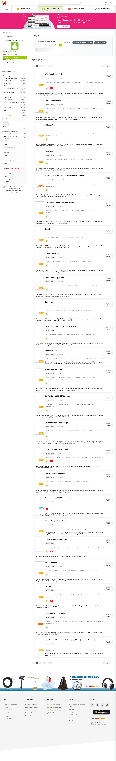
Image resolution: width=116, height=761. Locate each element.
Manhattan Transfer (59, 210)
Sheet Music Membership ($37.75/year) (14, 191)
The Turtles (57, 570)
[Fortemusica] (92, 723)
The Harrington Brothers (56, 648)
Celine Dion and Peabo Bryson (63, 377)
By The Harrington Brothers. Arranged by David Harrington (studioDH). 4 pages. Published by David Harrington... (74, 654)
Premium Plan (29, 713)
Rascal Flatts (53, 481)
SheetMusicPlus (99, 82)
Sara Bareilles (60, 184)
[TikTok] (107, 705)
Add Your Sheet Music (31, 707)
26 (40, 66)
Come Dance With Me (53, 101)
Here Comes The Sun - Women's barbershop (62, 326)
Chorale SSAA (50, 78)
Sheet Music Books (55, 707)
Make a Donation (30, 716)
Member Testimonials (10, 710)
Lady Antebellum (58, 159)
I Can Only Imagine (52, 253)
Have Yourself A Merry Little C (87, 648)
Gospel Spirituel (50, 261)
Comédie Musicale (58, 133)
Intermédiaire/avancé (62, 180)
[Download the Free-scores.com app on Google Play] (101, 712)
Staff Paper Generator (75, 715)
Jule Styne (57, 285)
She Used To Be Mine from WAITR (79, 184)
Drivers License (67, 506)
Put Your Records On (78, 457)
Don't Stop (49, 302)
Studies (6, 155)
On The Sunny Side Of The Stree (78, 404)
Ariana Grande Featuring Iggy (61, 594)
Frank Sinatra (56, 108)
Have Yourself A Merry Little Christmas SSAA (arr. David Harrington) (71, 640)
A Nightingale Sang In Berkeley (79, 210)
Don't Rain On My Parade (54, 278)
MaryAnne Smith (89, 82)
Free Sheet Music (54, 704)
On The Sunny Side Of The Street (57, 396)
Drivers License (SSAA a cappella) (58, 498)
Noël (47, 481)
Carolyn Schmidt (77, 377)
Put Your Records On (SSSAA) (56, 449)
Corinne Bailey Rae (59, 457)
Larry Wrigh (70, 237)
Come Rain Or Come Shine (55, 613)
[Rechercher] (80, 3)
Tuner (70, 718)
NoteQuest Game (74, 712)
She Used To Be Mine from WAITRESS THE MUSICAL (65, 176)
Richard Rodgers (69, 133)
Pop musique (49, 82)
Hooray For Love (51, 351)
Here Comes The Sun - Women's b (75, 334)
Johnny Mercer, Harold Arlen (60, 621)
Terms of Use (7, 713)
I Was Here (49, 151)
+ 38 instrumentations (10, 119)
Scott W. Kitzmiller (98, 621)
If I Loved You (50, 125)
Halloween (48, 621)
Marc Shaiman (59, 430)
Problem (48, 587)
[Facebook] (92, 705)
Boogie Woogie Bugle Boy (55, 521)
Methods (6, 152)
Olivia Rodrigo (57, 506)
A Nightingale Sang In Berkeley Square (59, 202)
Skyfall (47, 229)
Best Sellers (7, 147)
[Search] (60, 45)
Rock (47, 334)
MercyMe (57, 261)
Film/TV (48, 237)
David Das (68, 457)
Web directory (73, 721)
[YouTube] (97, 705)
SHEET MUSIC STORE (10, 54)
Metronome (72, 709)
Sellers (6, 158)
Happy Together (51, 562)
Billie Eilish (56, 82)
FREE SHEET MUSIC (10, 52)
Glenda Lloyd (61, 334)
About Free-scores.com (10, 704)
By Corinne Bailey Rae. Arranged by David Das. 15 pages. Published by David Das (61, 556)
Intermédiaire (60, 78)
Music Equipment (54, 713)
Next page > (106, 66)
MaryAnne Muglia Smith (77, 594)
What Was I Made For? (53, 74)
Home (5, 144)
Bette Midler (53, 529)
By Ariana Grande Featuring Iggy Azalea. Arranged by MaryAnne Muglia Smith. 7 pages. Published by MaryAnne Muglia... (69, 606)
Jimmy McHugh (59, 404)
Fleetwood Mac (58, 310)
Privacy (6, 716)
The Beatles (53, 334)
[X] (102, 705)
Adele (52, 237)
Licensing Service (30, 710)
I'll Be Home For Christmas (55, 473)
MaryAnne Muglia (65, 82)
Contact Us (7, 707)
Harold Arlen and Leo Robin (60, 358)
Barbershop (48, 108)
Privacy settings (8, 718)
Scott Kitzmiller (73, 621)
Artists (6, 163)
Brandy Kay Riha (77, 506)
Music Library (10, 36)
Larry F (66, 159)
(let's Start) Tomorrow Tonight (57, 423)
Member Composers (31, 704)
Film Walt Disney (50, 377)
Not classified (9, 72)
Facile (58, 502)
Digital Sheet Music (55, 710)
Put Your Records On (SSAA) (56, 540)
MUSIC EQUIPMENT (9, 59)
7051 (50, 66)
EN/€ (111, 2)
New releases (8, 150)
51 (44, 66)
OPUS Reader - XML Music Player (77, 705)
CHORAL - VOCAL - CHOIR (84, 43)
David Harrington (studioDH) (71, 648)
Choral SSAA (101, 43)
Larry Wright (65, 108)
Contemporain (49, 285)
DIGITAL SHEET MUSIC (11, 57)
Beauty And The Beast (53, 369)
